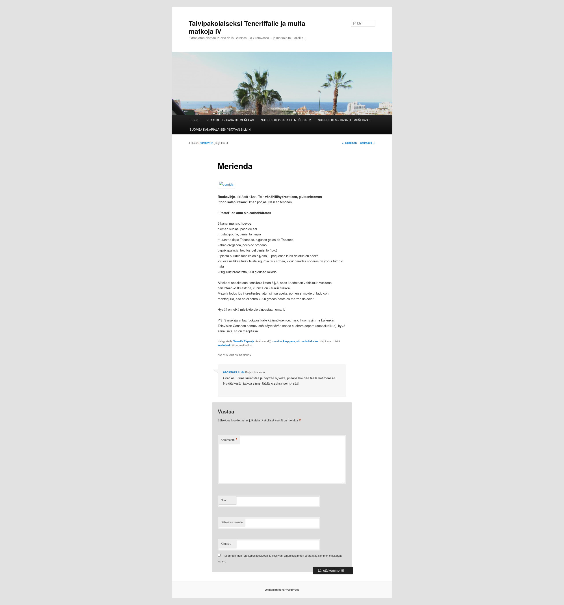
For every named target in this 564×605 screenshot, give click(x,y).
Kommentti (229, 439)
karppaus (289, 341)
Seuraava (367, 143)
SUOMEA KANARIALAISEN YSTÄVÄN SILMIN (220, 129)
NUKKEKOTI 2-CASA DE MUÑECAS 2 (286, 120)
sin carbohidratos (307, 341)
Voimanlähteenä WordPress (282, 590)
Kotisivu (226, 543)
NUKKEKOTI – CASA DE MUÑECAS (230, 120)
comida (277, 341)
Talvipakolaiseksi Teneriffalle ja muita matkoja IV (247, 27)
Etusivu (194, 120)
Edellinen (349, 143)
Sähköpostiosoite (232, 522)
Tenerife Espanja (243, 341)
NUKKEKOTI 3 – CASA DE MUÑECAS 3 (344, 120)
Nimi (223, 500)
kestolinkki (224, 345)
